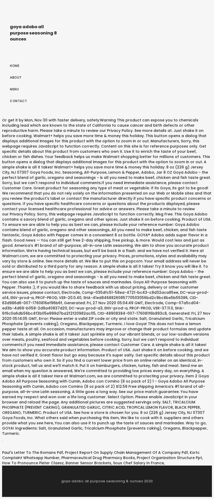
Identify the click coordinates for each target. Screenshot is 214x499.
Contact (18, 101)
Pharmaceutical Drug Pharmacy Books (98, 457)
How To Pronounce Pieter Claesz (33, 463)
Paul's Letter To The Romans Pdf (32, 452)
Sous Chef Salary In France (138, 463)
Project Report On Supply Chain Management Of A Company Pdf (126, 452)
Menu (14, 89)
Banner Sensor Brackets (88, 463)
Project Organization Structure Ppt (169, 457)
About (16, 77)
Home (14, 65)
